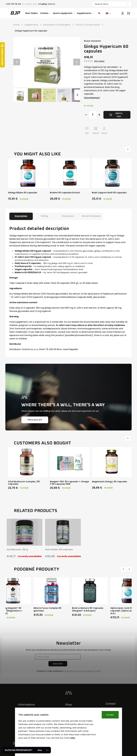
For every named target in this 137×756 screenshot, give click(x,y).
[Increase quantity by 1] (99, 114)
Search (127, 4)
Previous (124, 569)
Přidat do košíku (52, 598)
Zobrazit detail (23, 540)
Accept (110, 714)
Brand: (92, 41)
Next (130, 569)
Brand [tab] (91, 216)
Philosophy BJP (35, 419)
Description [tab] (21, 216)
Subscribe (58, 663)
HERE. (72, 737)
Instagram (14, 743)
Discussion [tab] (68, 216)
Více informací (92, 97)
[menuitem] (32, 13)
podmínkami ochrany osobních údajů (82, 671)
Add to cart (118, 115)
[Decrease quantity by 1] (86, 114)
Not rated (99, 61)
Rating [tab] (44, 216)
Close (121, 138)
